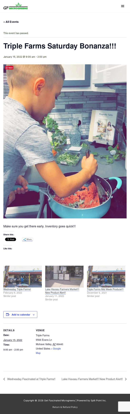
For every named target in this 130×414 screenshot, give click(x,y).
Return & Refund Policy (65, 407)
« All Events (11, 22)
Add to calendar (21, 314)
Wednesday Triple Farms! (17, 289)
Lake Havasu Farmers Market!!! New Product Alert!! (62, 290)
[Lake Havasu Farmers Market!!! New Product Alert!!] (64, 277)
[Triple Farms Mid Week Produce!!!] (106, 277)
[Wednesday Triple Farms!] (22, 277)
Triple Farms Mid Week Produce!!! (105, 289)
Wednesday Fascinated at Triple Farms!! (31, 379)
